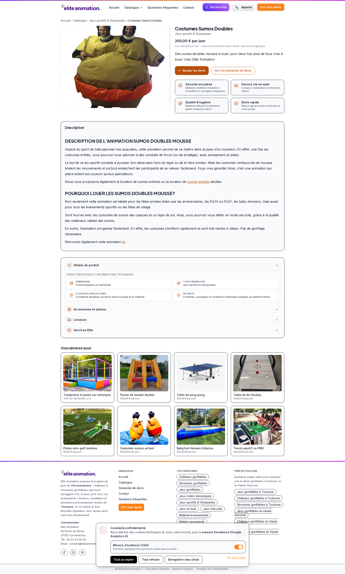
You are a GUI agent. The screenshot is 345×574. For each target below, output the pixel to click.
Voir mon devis (270, 7)
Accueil (114, 7)
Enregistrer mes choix (183, 559)
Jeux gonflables (189, 489)
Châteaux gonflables (192, 476)
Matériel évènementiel (193, 515)
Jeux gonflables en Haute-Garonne (253, 513)
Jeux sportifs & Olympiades (107, 20)
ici (123, 242)
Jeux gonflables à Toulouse (255, 491)
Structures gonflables (193, 483)
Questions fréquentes (163, 7)
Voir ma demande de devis (233, 70)
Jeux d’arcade (212, 508)
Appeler (246, 7)
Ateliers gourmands (191, 521)
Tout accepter (124, 559)
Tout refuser (151, 559)
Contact (188, 7)
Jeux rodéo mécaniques (195, 496)
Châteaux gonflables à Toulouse (258, 498)
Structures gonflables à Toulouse (259, 504)
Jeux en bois (187, 508)
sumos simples (198, 182)
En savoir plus (237, 557)
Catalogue (131, 7)
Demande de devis (131, 488)
